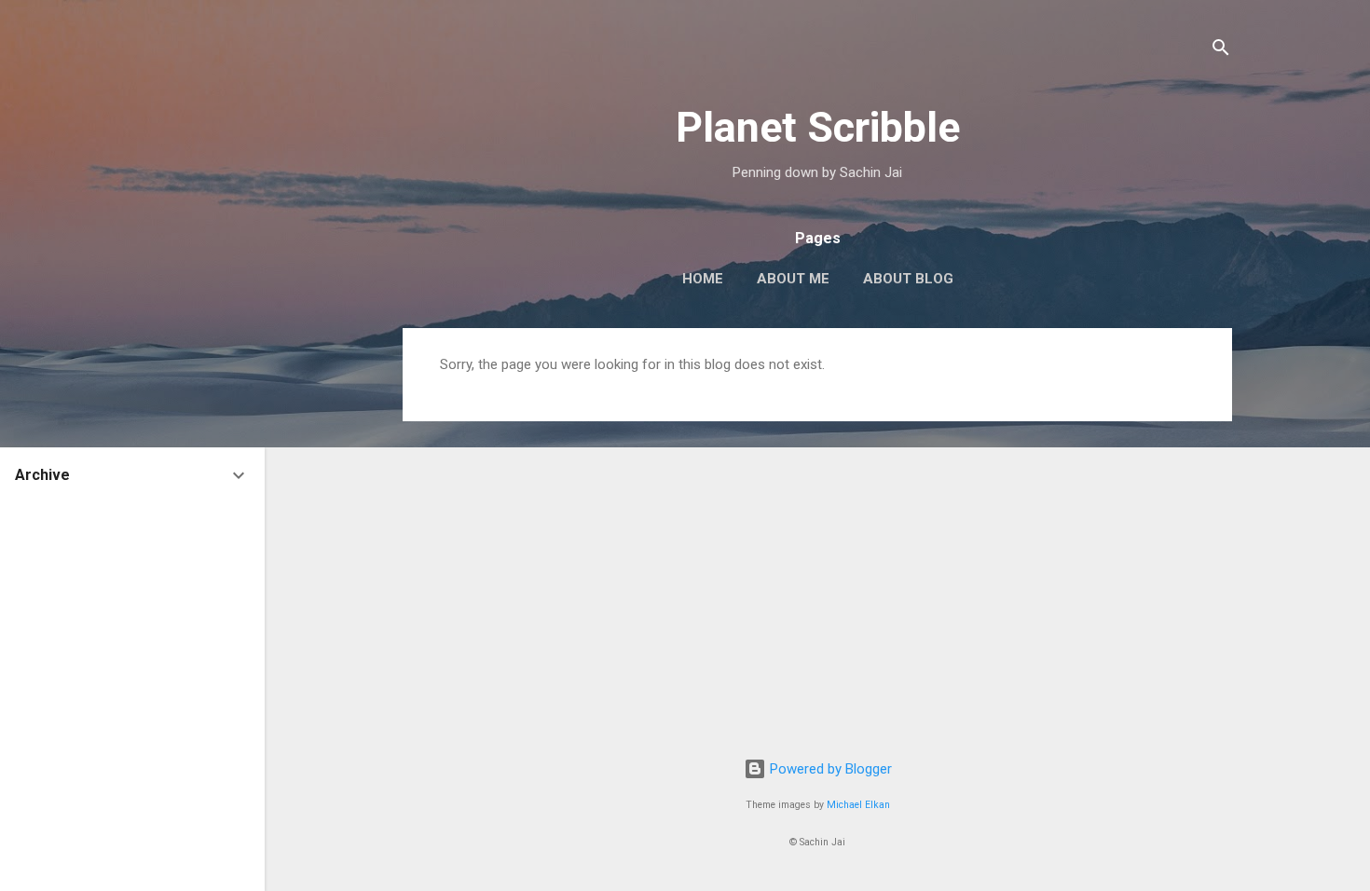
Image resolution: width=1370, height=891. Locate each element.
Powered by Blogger (829, 769)
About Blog (908, 278)
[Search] (1221, 50)
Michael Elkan (858, 805)
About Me (793, 278)
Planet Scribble (818, 127)
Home (702, 278)
